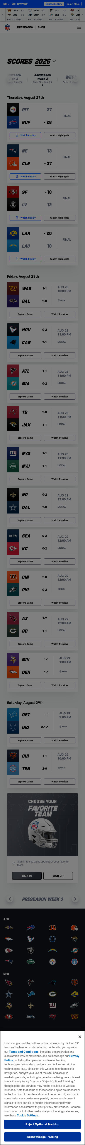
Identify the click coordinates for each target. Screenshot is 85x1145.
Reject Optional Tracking (42, 1124)
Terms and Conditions (24, 1051)
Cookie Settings (27, 1115)
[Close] (80, 1037)
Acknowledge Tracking (42, 1136)
